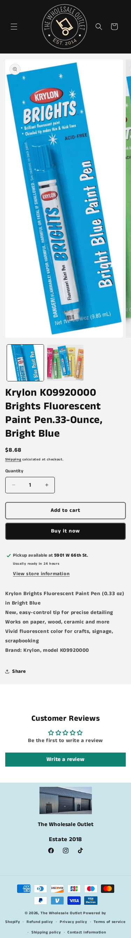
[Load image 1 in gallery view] (25, 363)
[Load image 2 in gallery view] (65, 363)
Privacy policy (73, 922)
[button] (14, 26)
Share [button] (19, 671)
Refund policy (40, 922)
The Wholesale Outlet (61, 913)
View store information (41, 573)
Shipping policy (46, 932)
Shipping (13, 459)
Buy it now (65, 531)
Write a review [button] (65, 759)
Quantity (14, 471)
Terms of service (109, 922)
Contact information (86, 932)
